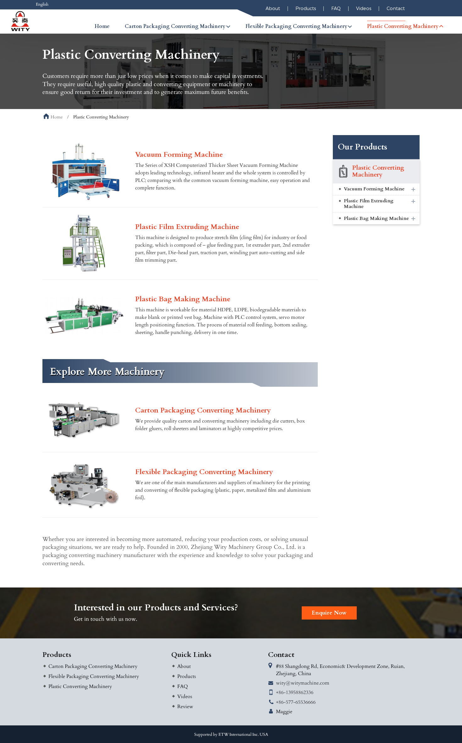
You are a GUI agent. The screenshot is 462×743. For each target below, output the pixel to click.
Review (185, 706)
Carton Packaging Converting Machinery (203, 411)
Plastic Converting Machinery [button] (402, 26)
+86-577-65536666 (296, 702)
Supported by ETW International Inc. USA (231, 734)
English (42, 4)
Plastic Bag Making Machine (182, 299)
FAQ (336, 8)
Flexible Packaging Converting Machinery (204, 472)
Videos (363, 8)
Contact (396, 8)
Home (102, 26)
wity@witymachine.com (302, 683)
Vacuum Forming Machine (179, 155)
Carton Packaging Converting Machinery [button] (175, 26)
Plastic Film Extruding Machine (187, 227)
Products (305, 8)
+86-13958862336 (294, 692)
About (273, 8)
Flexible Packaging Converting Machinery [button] (296, 26)
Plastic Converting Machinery (378, 171)
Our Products (362, 147)
